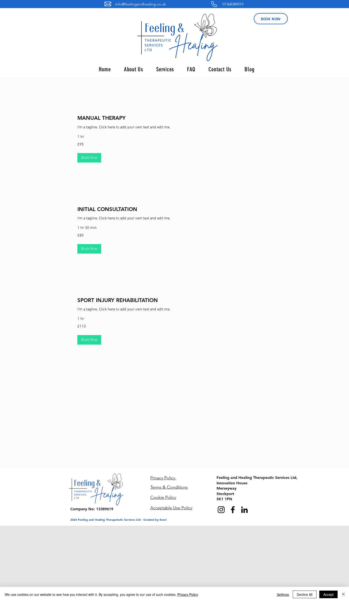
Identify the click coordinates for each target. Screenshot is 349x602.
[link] (173, 118)
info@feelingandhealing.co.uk (140, 4)
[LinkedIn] (244, 509)
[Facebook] (232, 509)
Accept (328, 594)
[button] (89, 158)
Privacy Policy (187, 594)
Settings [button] (283, 594)
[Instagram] (221, 509)
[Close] (343, 594)
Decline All (304, 594)
